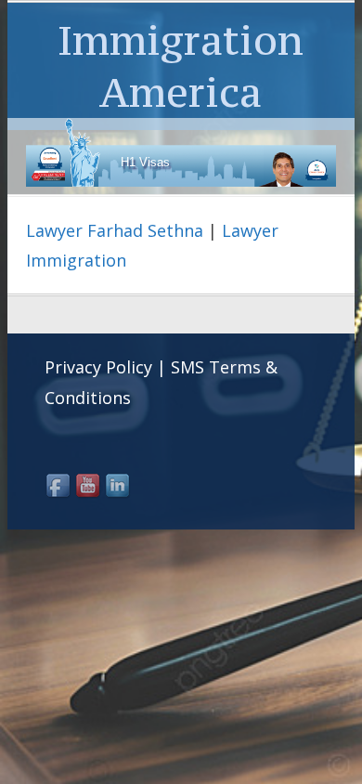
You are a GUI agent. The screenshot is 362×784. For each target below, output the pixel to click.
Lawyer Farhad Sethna (114, 230)
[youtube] (89, 487)
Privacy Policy (98, 367)
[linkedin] (119, 487)
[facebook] (59, 487)
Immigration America (181, 66)
